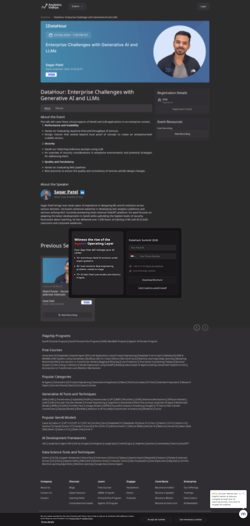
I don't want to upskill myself (152, 287)
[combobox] (133, 256)
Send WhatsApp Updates (144, 271)
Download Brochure (152, 280)
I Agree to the (148, 266)
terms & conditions (154, 266)
